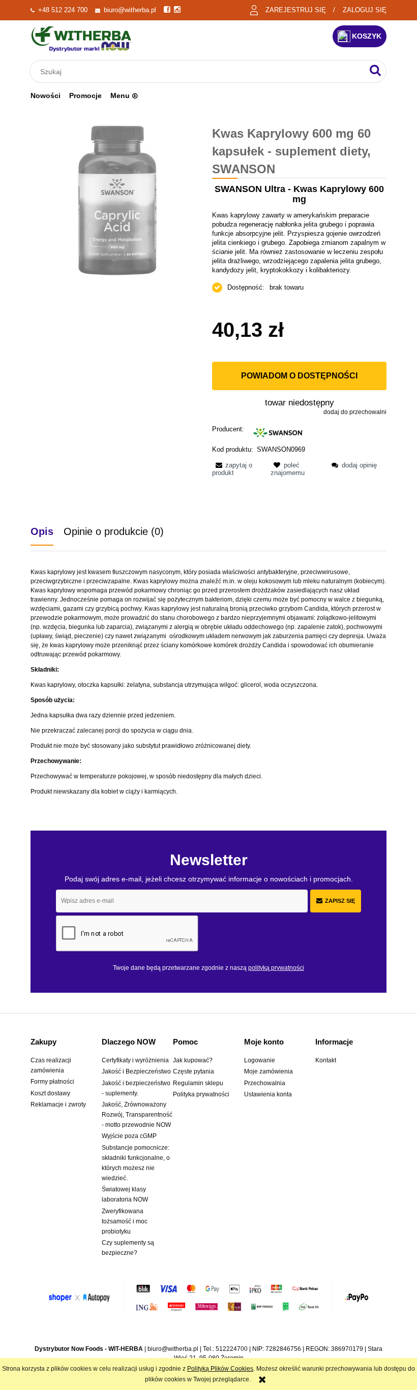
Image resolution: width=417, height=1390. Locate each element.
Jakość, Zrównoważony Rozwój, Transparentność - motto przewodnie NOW (137, 1114)
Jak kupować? (193, 1060)
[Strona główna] (81, 38)
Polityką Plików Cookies (220, 1368)
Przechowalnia (264, 1083)
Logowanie (259, 1060)
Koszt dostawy (50, 1093)
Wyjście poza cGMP (129, 1136)
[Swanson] (278, 432)
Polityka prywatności (201, 1094)
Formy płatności (52, 1081)
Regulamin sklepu (198, 1083)
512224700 (232, 1348)
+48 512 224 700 (62, 10)
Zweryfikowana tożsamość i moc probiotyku (124, 1221)
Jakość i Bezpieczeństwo (136, 1071)
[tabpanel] (208, 681)
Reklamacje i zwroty (58, 1104)
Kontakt (325, 1060)
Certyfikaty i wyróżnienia (135, 1060)
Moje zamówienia (268, 1071)
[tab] (47, 532)
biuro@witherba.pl (130, 10)
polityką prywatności (276, 967)
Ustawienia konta (268, 1094)
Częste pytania (193, 1071)
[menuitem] (46, 95)
